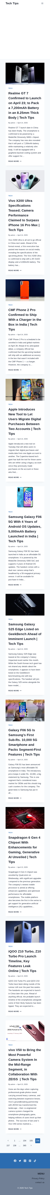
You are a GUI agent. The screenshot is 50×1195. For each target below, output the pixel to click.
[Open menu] (42, 3)
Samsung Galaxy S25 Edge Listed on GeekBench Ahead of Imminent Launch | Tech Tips (24, 634)
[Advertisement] (25, 33)
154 (24, 1141)
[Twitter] (20, 1160)
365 (24, 1145)
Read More (14, 161)
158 (14, 1145)
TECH (10, 88)
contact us (39, 1182)
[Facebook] (15, 1160)
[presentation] (25, 74)
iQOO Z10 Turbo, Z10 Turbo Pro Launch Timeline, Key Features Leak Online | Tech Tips (24, 961)
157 (8, 1145)
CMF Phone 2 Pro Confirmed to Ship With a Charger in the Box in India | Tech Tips (24, 319)
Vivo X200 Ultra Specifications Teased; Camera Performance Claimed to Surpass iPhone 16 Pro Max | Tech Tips (24, 215)
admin (13, 123)
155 (31, 1141)
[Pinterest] (29, 1160)
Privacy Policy (38, 1178)
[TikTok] (34, 1160)
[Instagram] (25, 1160)
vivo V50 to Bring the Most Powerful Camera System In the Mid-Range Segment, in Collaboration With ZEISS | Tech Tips (24, 1064)
